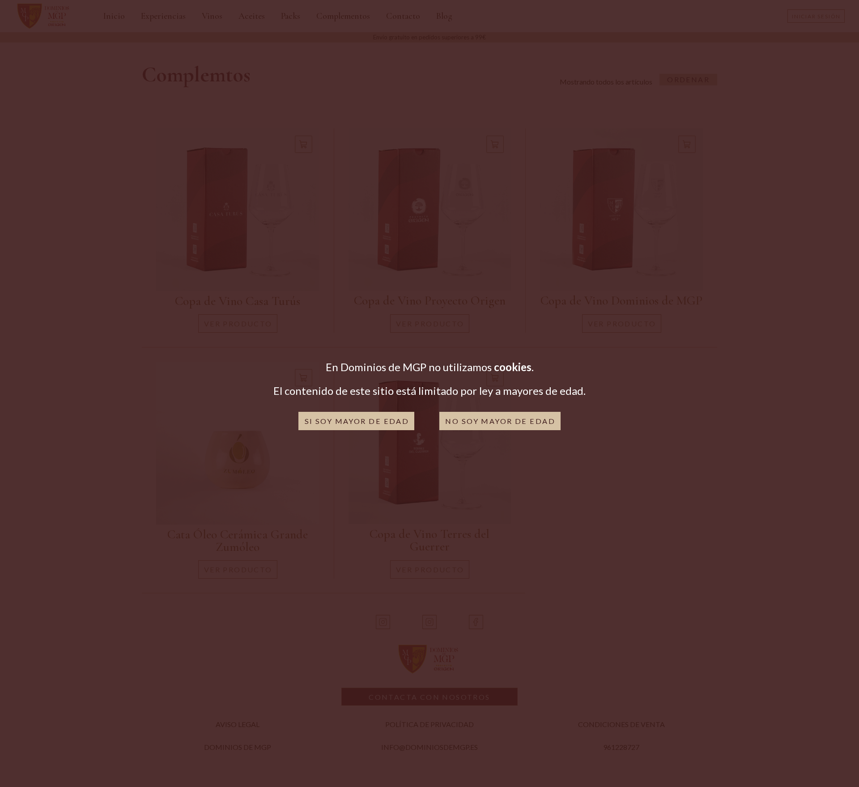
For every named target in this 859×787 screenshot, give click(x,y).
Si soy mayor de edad (357, 421)
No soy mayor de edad (500, 421)
